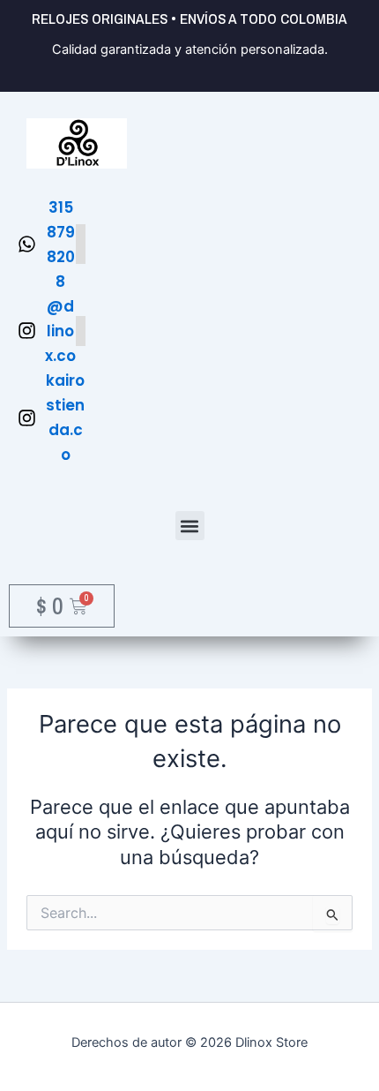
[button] (189, 525)
